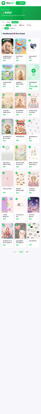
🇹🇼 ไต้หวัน (21, 25)
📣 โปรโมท (20, 3)
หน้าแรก (3, 9)
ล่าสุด (6, 28)
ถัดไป (27, 252)
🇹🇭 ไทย (8, 25)
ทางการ (8, 22)
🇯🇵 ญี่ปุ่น (15, 25)
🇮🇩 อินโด (29, 25)
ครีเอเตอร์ (15, 22)
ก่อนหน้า (15, 252)
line (10, 3)
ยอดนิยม (12, 28)
